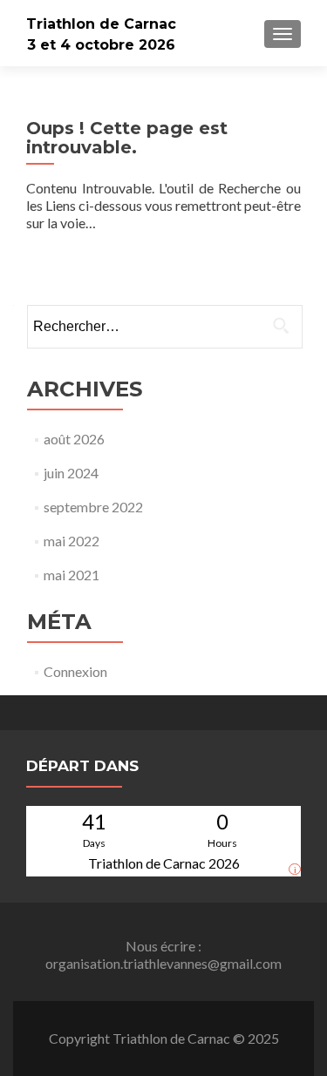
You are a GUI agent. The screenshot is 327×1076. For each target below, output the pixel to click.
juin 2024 (71, 472)
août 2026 (74, 438)
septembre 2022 (93, 506)
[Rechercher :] (164, 327)
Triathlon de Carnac (101, 24)
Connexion (75, 671)
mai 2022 (71, 540)
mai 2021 (71, 574)
